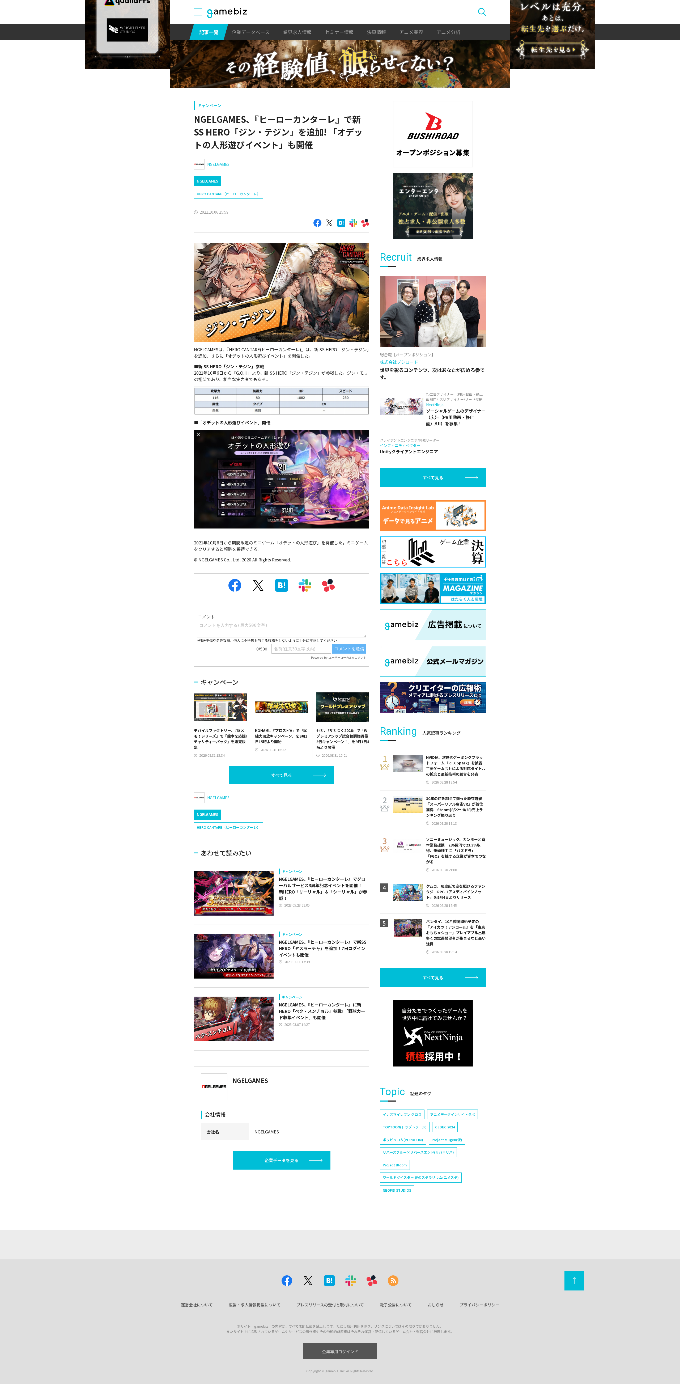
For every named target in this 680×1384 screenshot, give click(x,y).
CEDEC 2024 (445, 1126)
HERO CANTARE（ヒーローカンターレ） (228, 193)
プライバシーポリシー (479, 1304)
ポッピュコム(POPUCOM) (403, 1139)
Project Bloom (395, 1164)
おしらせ (436, 1304)
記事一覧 (208, 31)
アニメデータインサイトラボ (452, 1114)
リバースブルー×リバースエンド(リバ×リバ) (418, 1152)
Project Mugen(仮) (447, 1139)
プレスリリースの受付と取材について (330, 1304)
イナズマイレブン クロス (402, 1114)
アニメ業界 (411, 31)
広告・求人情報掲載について (254, 1304)
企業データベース (251, 31)
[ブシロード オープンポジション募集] (433, 134)
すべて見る (281, 775)
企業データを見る (282, 1160)
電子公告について (396, 1304)
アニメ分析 (448, 31)
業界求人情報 (297, 31)
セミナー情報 (339, 31)
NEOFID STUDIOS (397, 1190)
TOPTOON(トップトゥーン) (405, 1126)
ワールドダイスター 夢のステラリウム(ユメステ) (421, 1177)
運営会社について (197, 1304)
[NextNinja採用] (433, 1033)
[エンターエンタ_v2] (433, 206)
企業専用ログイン (338, 1351)
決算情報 (376, 31)
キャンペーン (209, 105)
